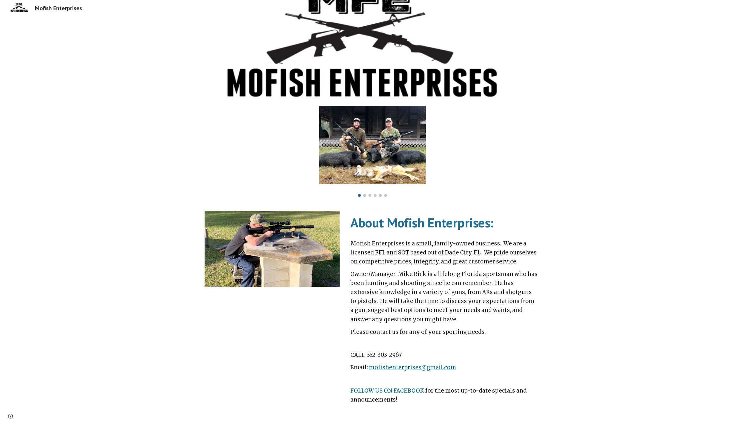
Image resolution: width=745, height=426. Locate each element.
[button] (10, 416)
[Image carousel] (372, 151)
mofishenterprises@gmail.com (412, 367)
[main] (444, 223)
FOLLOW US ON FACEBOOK (387, 390)
